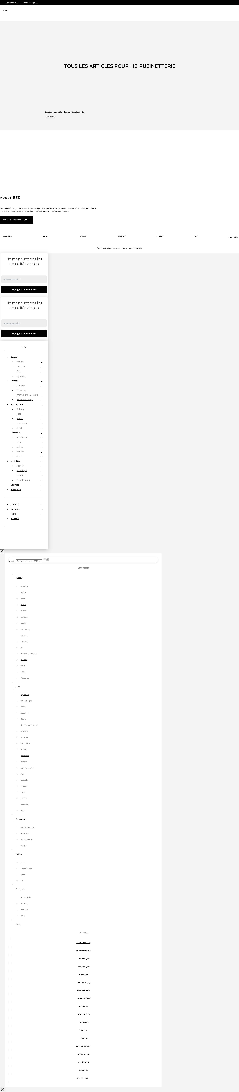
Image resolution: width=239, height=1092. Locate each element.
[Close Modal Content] (2, 1089)
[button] (5, 11)
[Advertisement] (119, 39)
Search (11, 561)
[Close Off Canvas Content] (2, 551)
